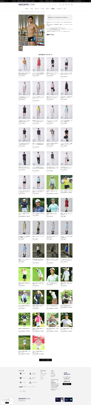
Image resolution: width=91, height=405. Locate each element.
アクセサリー (42, 377)
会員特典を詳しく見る (67, 381)
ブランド (26, 8)
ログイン (68, 4)
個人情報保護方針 (53, 382)
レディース (37, 8)
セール (65, 8)
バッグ (41, 376)
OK (7, 402)
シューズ (41, 379)
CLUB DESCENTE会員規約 (55, 385)
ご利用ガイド (53, 372)
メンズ (31, 8)
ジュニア (42, 8)
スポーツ (47, 8)
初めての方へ (53, 373)
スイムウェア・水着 (43, 373)
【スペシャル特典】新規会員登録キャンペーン (67, 1)
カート (71, 4)
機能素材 (53, 8)
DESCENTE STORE (27, 4)
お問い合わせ (53, 376)
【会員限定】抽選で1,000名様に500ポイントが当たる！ (16, 1)
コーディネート (59, 8)
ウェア (41, 372)
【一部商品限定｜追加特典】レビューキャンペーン (42, 1)
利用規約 (52, 381)
